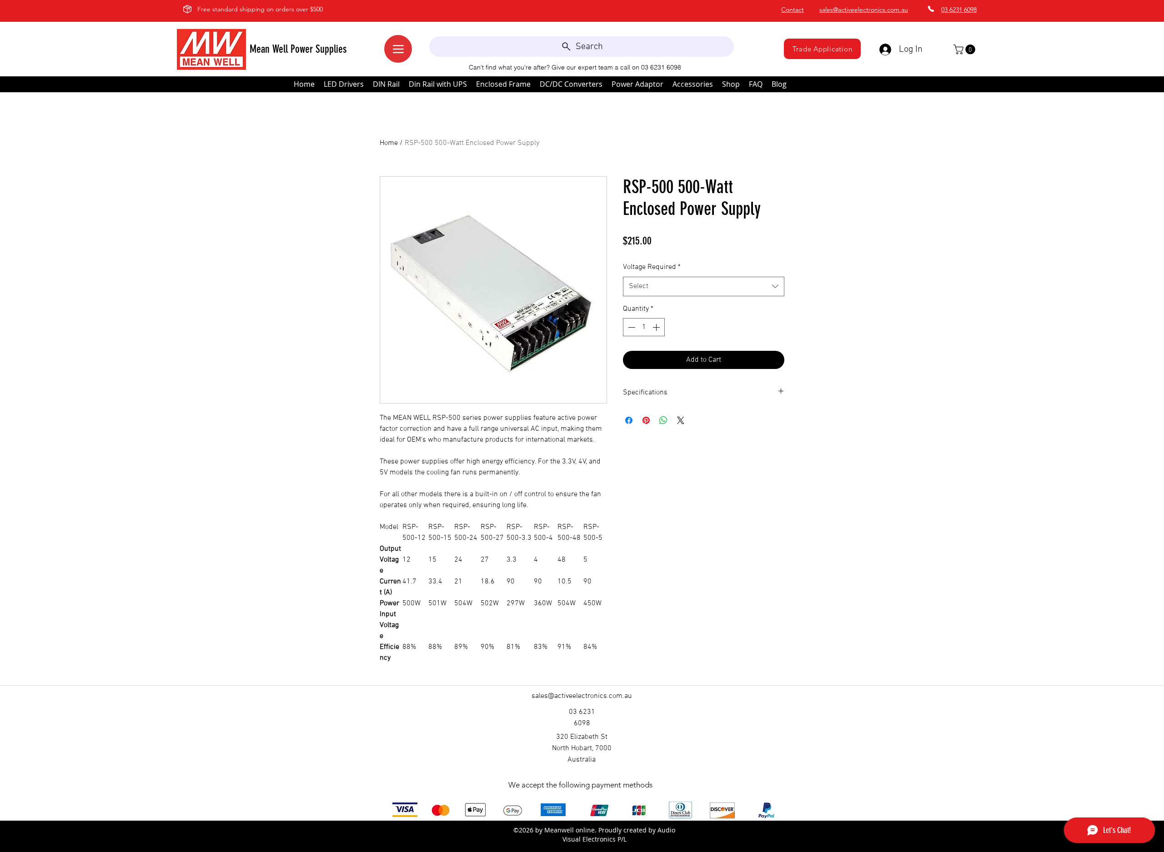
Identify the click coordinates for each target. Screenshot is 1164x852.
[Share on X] (680, 420)
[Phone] (931, 9)
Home (389, 143)
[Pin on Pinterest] (646, 420)
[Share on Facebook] (628, 420)
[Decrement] (630, 327)
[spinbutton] (644, 327)
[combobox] (703, 286)
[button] (965, 50)
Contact (792, 9)
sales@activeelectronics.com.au (863, 9)
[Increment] (657, 327)
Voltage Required (652, 267)
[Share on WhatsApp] (663, 420)
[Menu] (398, 49)
